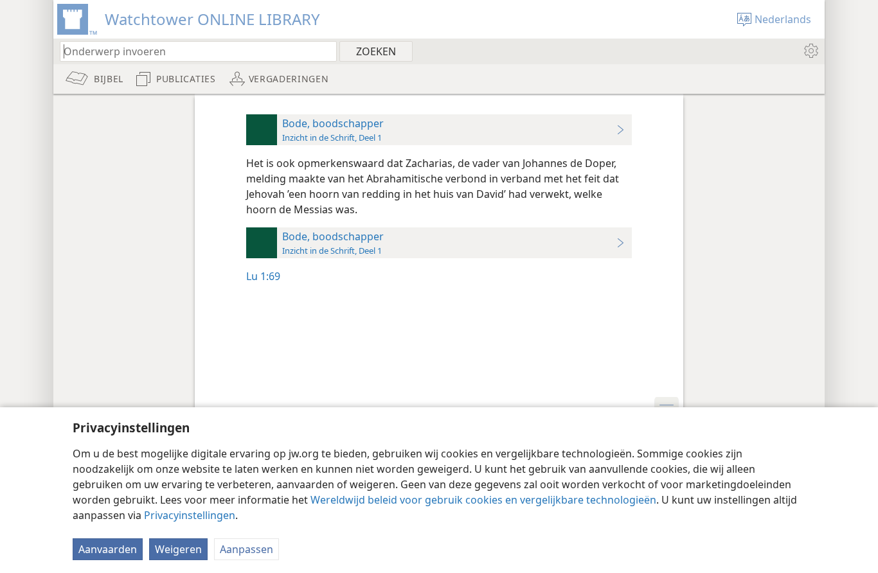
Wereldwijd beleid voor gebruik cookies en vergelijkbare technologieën (483, 500)
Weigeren (178, 549)
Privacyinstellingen (189, 515)
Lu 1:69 (263, 276)
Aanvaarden (107, 549)
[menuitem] (810, 50)
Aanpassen (246, 549)
